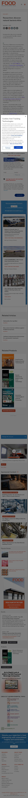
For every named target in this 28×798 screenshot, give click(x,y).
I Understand (18, 147)
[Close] (25, 116)
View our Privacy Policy (16, 143)
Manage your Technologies (7, 148)
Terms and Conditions (16, 135)
